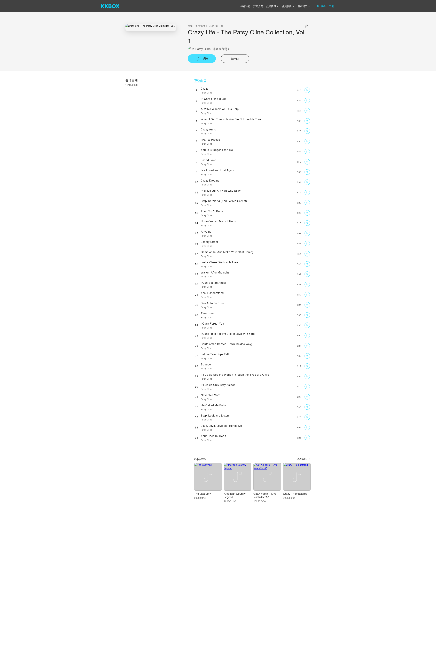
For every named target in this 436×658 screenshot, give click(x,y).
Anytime (206, 231)
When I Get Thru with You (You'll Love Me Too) (231, 119)
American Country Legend (235, 495)
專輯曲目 (200, 80)
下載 (331, 6)
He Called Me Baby (213, 405)
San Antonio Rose (212, 303)
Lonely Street (209, 242)
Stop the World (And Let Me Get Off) (224, 201)
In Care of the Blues (213, 99)
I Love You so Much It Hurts (218, 221)
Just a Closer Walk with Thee (219, 262)
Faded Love (208, 160)
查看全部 (302, 459)
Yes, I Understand (212, 293)
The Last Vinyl (203, 494)
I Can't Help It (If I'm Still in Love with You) (228, 334)
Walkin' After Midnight (215, 272)
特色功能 (245, 6)
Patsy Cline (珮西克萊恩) (212, 49)
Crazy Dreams (210, 180)
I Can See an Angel (213, 283)
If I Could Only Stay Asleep (218, 385)
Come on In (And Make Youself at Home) (227, 252)
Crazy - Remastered (295, 494)
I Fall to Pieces (210, 140)
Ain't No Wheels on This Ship (220, 109)
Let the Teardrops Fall (215, 354)
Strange (206, 364)
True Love (207, 313)
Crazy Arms (208, 129)
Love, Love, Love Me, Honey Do (221, 426)
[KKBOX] (110, 6)
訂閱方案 (258, 6)
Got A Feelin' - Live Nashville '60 (264, 495)
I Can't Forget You (212, 323)
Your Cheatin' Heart (213, 436)
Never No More (210, 395)
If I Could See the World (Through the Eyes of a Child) (235, 375)
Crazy (204, 88)
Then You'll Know (212, 211)
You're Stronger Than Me (217, 150)
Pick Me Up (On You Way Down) (221, 191)
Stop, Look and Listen (215, 415)
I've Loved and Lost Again (217, 170)
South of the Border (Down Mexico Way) (226, 344)
